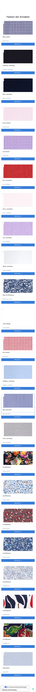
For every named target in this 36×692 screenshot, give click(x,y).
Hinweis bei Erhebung (9, 690)
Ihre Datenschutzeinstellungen (17, 687)
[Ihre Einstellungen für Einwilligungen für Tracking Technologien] (33, 689)
